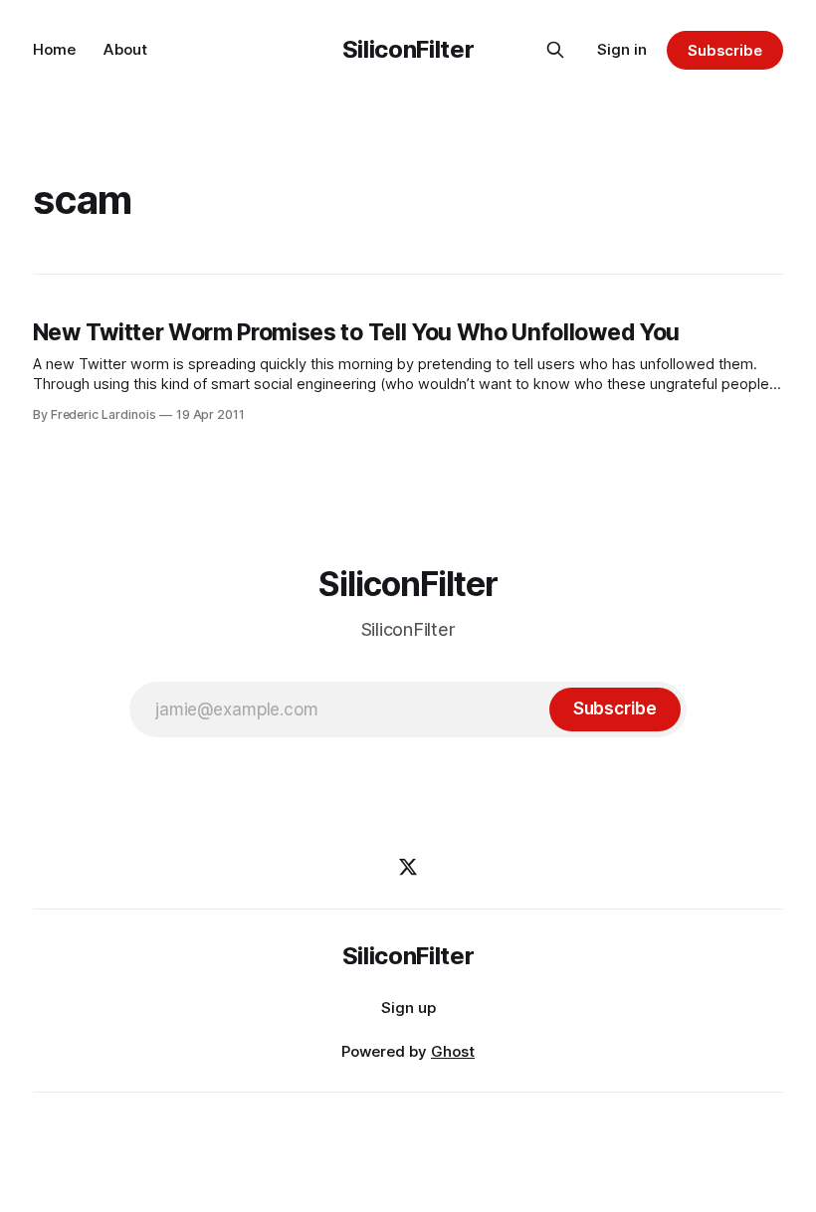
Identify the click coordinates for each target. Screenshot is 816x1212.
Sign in (622, 49)
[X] (408, 867)
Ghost (453, 1051)
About (125, 49)
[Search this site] (555, 50)
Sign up (408, 1007)
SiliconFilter (408, 49)
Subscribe (725, 50)
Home (54, 49)
